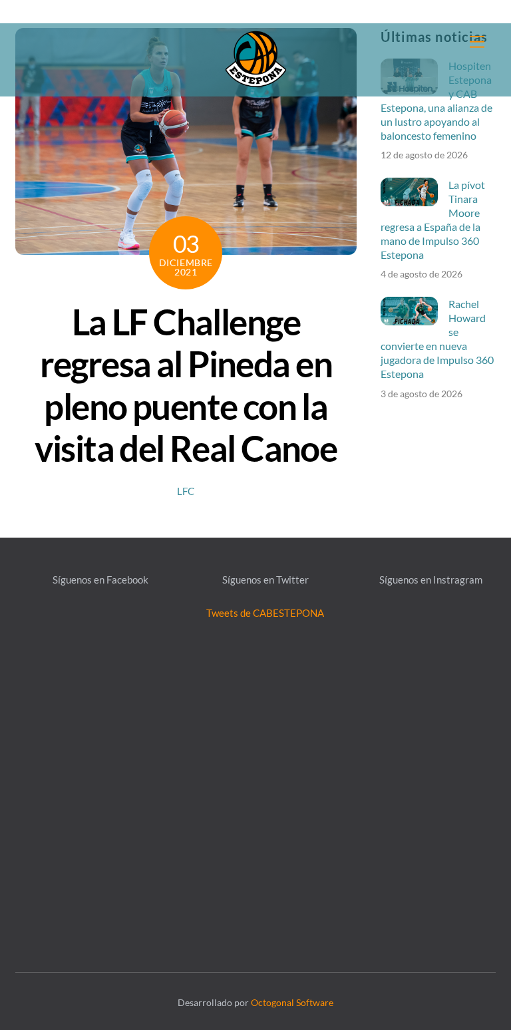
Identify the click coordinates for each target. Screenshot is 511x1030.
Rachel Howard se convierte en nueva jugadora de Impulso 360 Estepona (437, 338)
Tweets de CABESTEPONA (265, 613)
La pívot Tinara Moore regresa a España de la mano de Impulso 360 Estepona (433, 219)
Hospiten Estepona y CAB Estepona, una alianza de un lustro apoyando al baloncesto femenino (436, 100)
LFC (185, 491)
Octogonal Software (292, 1002)
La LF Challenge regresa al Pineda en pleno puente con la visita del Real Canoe (186, 385)
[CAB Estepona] (255, 57)
